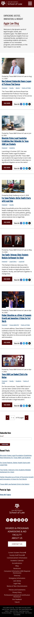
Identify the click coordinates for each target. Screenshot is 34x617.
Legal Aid (21, 261)
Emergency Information (17, 578)
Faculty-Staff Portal (16, 555)
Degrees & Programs (17, 528)
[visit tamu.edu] (11, 6)
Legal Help (17, 583)
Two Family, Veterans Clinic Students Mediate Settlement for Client (15, 256)
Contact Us (17, 544)
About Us (17, 537)
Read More (7, 103)
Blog (17, 566)
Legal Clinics (13, 261)
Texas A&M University (8, 607)
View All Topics (5, 495)
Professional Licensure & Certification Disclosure (17, 596)
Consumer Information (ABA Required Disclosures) (17, 572)
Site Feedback (17, 599)
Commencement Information (17, 558)
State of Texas (5, 609)
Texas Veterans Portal (18, 613)
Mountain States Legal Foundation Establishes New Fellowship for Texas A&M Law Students (15, 141)
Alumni (18, 88)
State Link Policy (14, 611)
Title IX (17, 602)
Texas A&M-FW (14, 325)
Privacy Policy (17, 592)
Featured (4, 88)
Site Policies (28, 613)
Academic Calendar (17, 560)
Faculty (11, 88)
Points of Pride (26, 88)
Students (12, 148)
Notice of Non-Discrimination (17, 586)
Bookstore (17, 568)
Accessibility (17, 614)
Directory (17, 575)
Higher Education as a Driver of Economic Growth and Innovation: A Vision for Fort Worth (16, 318)
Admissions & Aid (17, 531)
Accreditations (17, 563)
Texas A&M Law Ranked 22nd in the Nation (14, 484)
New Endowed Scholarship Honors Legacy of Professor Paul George (16, 83)
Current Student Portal (16, 552)
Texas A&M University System (23, 607)
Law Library (17, 581)
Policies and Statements (17, 590)
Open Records (14, 609)
